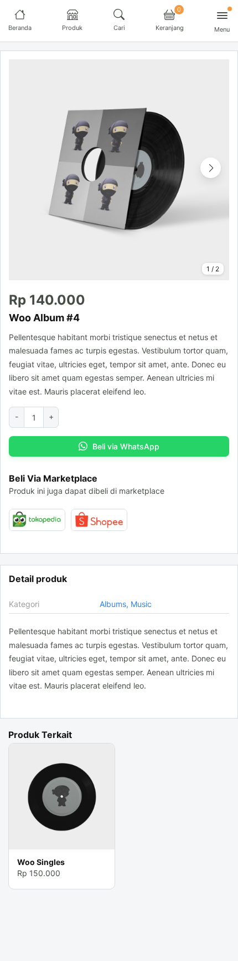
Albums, (115, 604)
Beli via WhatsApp (125, 446)
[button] (210, 168)
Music (141, 604)
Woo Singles (41, 862)
